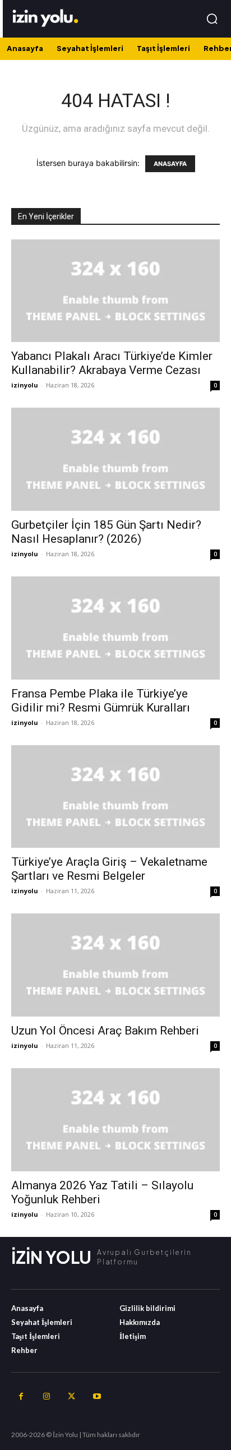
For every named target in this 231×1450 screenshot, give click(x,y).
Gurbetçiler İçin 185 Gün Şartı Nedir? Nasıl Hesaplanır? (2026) (106, 532)
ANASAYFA (170, 164)
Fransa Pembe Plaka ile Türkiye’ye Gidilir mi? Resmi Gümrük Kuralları (100, 700)
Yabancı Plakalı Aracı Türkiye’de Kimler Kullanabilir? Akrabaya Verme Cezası (111, 363)
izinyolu (24, 385)
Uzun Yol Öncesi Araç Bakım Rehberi (105, 1030)
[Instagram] (46, 1396)
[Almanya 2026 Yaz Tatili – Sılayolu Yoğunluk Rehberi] (115, 1119)
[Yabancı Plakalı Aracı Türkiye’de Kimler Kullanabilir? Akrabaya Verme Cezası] (115, 291)
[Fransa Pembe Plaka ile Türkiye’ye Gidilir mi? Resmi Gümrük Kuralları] (115, 628)
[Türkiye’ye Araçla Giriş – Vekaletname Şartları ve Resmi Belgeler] (115, 796)
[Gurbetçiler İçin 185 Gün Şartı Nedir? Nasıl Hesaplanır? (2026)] (115, 459)
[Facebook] (21, 1396)
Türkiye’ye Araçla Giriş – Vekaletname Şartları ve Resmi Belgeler (109, 869)
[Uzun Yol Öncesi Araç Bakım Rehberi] (115, 965)
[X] (71, 1396)
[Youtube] (97, 1396)
